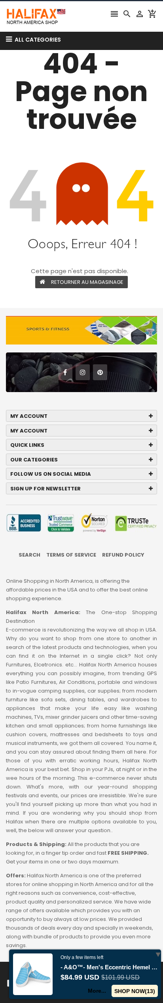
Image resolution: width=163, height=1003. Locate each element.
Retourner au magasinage (87, 282)
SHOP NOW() (134, 991)
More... (97, 991)
